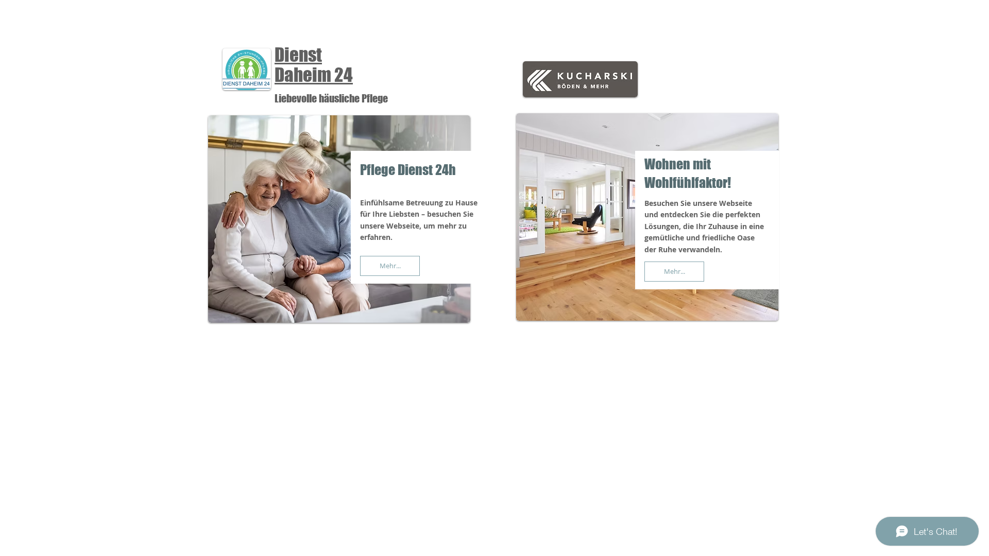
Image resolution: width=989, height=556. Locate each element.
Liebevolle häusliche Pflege (331, 98)
